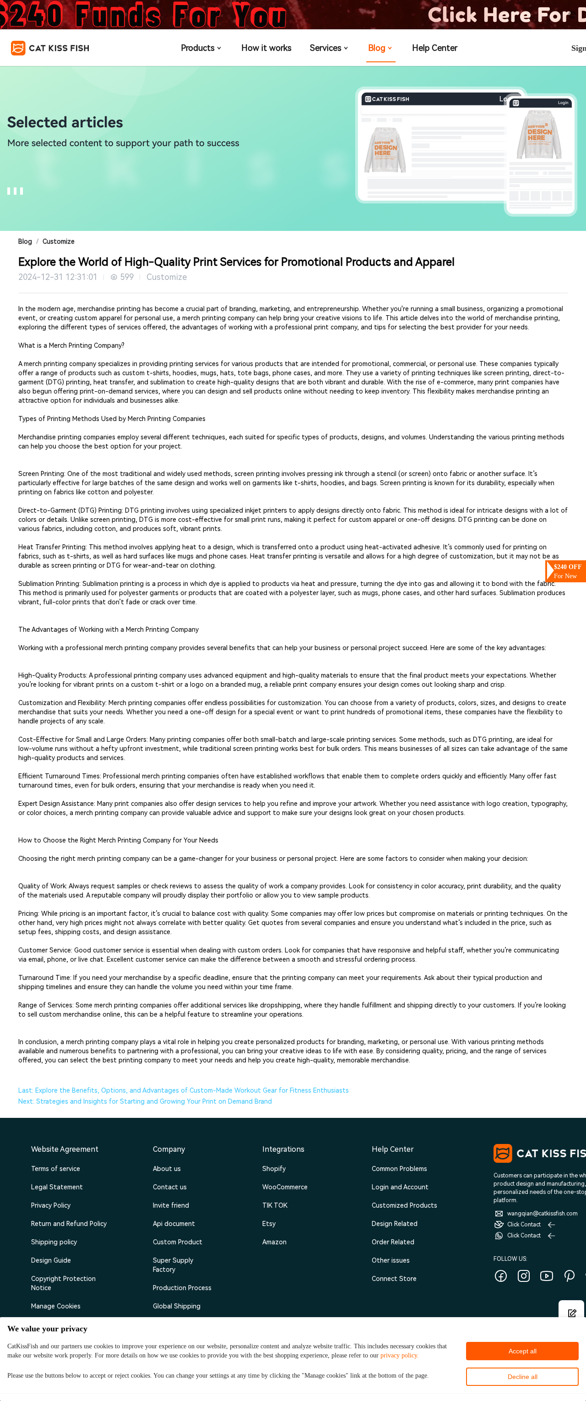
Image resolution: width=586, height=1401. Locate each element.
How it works (266, 48)
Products (198, 48)
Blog (376, 48)
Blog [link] (25, 241)
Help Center (434, 48)
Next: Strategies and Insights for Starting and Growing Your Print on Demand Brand (145, 1101)
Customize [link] (59, 241)
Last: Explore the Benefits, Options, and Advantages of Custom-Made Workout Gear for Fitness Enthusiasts (183, 1090)
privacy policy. (399, 1355)
